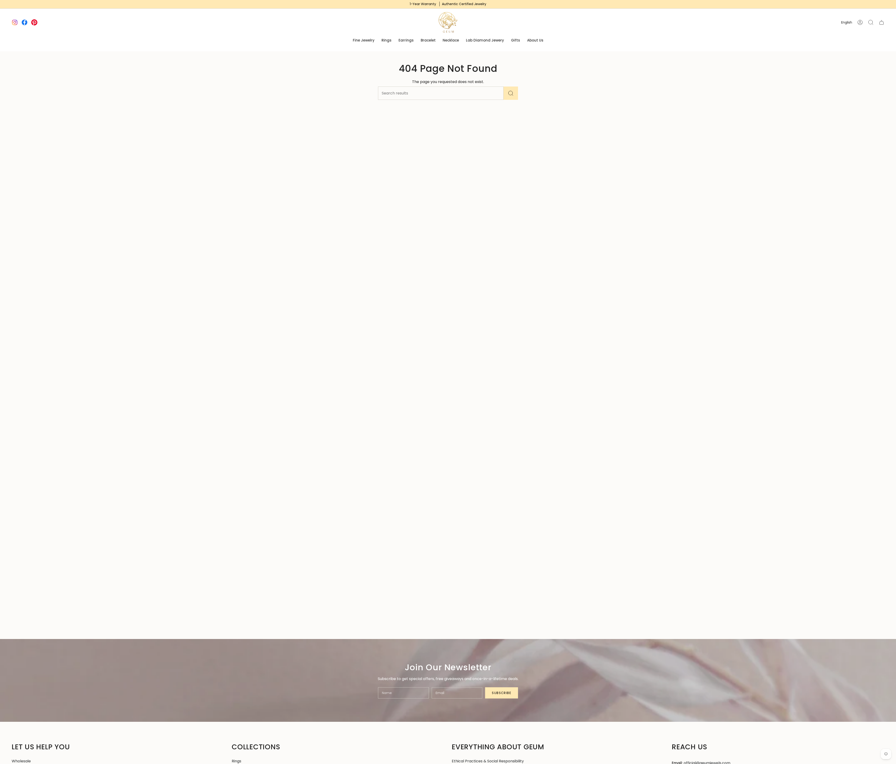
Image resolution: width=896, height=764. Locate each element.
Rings (236, 761)
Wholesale (21, 761)
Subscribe (501, 693)
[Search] (511, 93)
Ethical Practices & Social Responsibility (488, 761)
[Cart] (881, 22)
